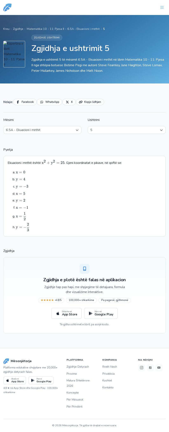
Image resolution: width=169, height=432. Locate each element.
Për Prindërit (74, 407)
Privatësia (108, 374)
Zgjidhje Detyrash (78, 367)
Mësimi (8, 120)
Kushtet (107, 380)
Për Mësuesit (75, 400)
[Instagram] (141, 367)
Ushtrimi (94, 120)
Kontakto (108, 387)
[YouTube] (158, 367)
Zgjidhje (18, 29)
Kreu (6, 29)
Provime (72, 374)
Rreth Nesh (109, 367)
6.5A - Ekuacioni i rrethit (83, 29)
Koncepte (73, 393)
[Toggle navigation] (162, 7)
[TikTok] (150, 367)
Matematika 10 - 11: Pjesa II (45, 29)
